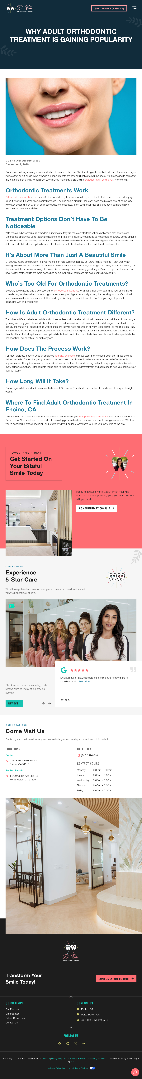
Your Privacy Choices (78, 1068)
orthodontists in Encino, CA (99, 179)
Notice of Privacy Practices (74, 1058)
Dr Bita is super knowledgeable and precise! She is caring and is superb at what (94, 679)
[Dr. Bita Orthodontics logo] (19, 8)
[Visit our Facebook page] (59, 1043)
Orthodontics (13, 1013)
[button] (134, 8)
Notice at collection (56, 1068)
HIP (72, 1061)
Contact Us (12, 1022)
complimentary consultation (93, 416)
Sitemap (46, 1058)
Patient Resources (15, 1018)
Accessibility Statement (96, 1058)
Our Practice (12, 1009)
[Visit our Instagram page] (67, 1043)
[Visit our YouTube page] (84, 1043)
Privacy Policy (56, 1058)
